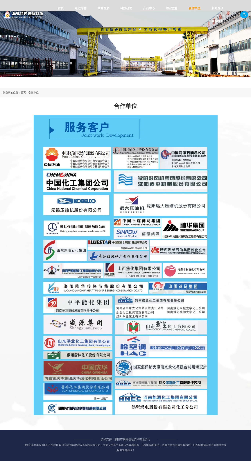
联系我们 (217, 21)
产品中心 (149, 8)
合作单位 (194, 8)
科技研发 (126, 8)
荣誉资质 (103, 8)
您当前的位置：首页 (15, 92)
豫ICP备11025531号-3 (37, 445)
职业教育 (172, 8)
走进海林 (81, 8)
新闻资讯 (217, 8)
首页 (61, 8)
